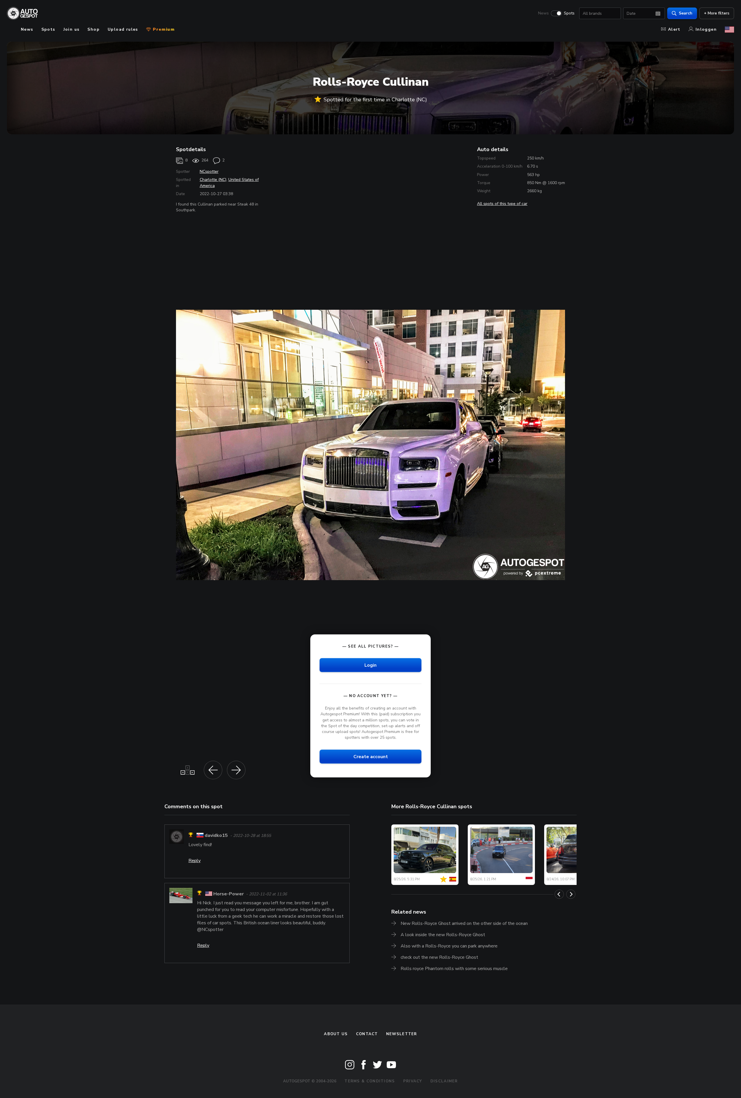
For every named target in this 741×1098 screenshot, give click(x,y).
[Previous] (559, 894)
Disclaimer (444, 1081)
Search (685, 13)
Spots (569, 13)
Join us (71, 29)
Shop (93, 29)
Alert (674, 29)
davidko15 (216, 836)
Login (370, 665)
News (543, 13)
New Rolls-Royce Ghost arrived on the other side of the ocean (464, 923)
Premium (163, 29)
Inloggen (706, 29)
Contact (367, 1034)
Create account (370, 757)
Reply (194, 860)
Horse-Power (228, 894)
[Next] (571, 894)
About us (336, 1034)
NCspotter (209, 171)
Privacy (412, 1081)
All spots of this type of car (502, 203)
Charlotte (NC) (213, 179)
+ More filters (716, 13)
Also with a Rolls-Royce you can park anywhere (449, 946)
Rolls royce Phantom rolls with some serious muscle (454, 968)
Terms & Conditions (369, 1081)
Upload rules (123, 29)
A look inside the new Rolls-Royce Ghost (443, 935)
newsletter (401, 1034)
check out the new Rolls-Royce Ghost (439, 957)
